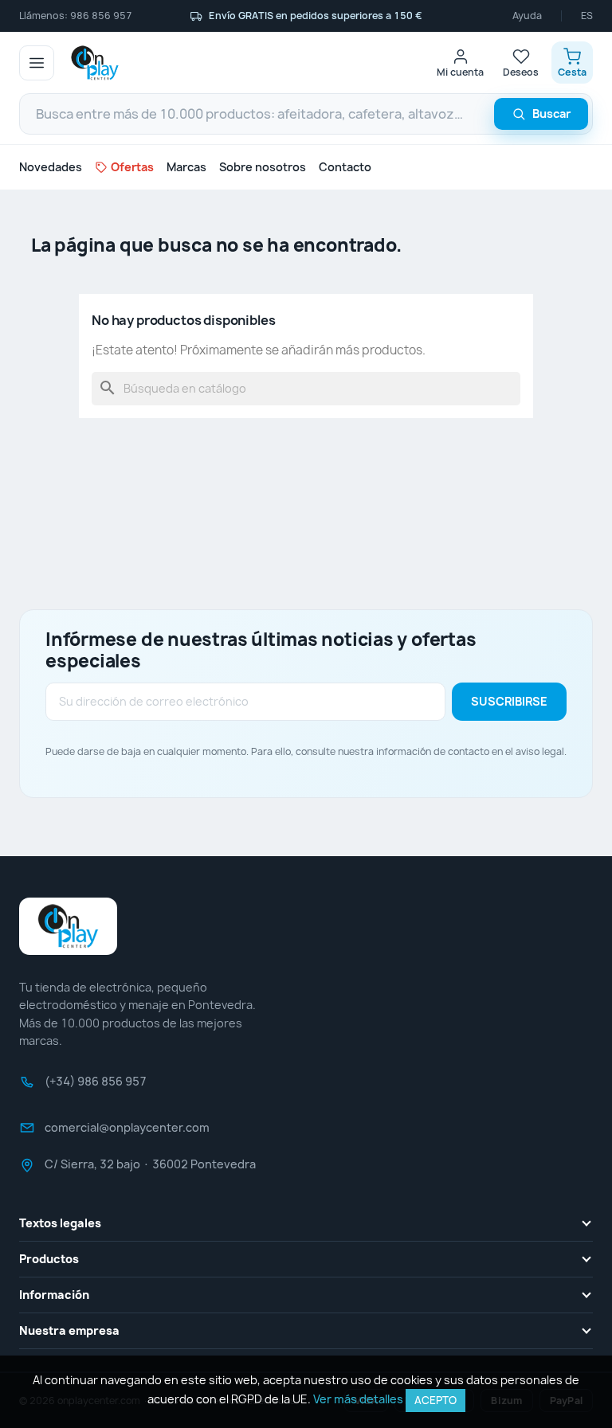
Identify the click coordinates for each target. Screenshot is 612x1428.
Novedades (50, 166)
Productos (49, 1258)
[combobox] (306, 114)
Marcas (186, 166)
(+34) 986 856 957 (96, 1086)
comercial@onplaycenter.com (127, 1132)
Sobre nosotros (262, 166)
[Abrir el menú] (36, 62)
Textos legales (60, 1222)
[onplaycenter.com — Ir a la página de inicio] (95, 62)
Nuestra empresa (69, 1330)
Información (54, 1294)
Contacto (345, 166)
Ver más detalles (358, 1398)
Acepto (435, 1400)
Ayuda (527, 16)
